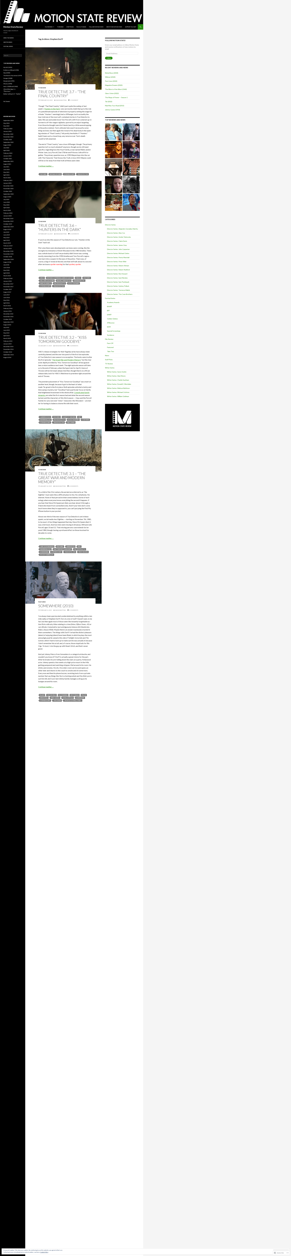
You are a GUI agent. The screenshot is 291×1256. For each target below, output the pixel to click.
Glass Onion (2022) (112, 93)
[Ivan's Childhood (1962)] (131, 184)
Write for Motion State (114, 27)
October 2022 (7, 139)
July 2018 (6, 265)
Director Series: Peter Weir (116, 261)
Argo (42, 278)
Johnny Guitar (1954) (112, 110)
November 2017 (8, 286)
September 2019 (8, 227)
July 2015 (6, 327)
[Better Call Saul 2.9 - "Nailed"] (131, 202)
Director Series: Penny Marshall (118, 257)
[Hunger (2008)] (113, 167)
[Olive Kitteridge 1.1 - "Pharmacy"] (113, 202)
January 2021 (7, 183)
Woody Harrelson (46, 554)
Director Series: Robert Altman (118, 266)
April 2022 (6, 150)
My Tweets (6, 101)
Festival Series (110, 298)
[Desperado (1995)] (131, 167)
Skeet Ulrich (55, 697)
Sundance (110, 335)
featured (43, 174)
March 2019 (7, 243)
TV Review (60, 27)
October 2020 (7, 191)
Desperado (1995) (8, 81)
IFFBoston (110, 323)
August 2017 (7, 292)
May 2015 (6, 333)
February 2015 (7, 341)
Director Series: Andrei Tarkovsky (119, 237)
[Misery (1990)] (113, 184)
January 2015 (7, 344)
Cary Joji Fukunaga (47, 546)
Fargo (78, 278)
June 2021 (6, 169)
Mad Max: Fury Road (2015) (114, 106)
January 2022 (7, 156)
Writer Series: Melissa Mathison (118, 388)
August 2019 (7, 229)
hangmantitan (61, 100)
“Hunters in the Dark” (52, 109)
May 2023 (6, 126)
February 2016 (7, 308)
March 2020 (7, 210)
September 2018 (8, 259)
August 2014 (7, 357)
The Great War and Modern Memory (66, 360)
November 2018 (8, 254)
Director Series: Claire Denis (117, 241)
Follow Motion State (96, 27)
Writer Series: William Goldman (118, 396)
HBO (79, 417)
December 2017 (8, 284)
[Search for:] (12, 55)
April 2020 (6, 207)
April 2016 (6, 303)
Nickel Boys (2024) (111, 73)
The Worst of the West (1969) (116, 89)
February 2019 (7, 246)
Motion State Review (13, 27)
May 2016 (6, 300)
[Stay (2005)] (113, 149)
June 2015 (6, 330)
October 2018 (7, 256)
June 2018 (6, 267)
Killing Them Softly (64, 280)
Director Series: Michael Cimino (118, 253)
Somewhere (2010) (55, 605)
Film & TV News (81, 27)
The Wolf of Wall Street (73, 700)
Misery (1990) (7, 84)
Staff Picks (70, 27)
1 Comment (74, 100)
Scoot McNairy (73, 283)
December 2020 (8, 186)
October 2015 (7, 319)
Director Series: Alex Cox (116, 233)
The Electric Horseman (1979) (12, 75)
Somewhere (44, 552)
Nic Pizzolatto (59, 283)
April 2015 (6, 335)
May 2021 (6, 172)
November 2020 (8, 188)
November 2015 (8, 316)
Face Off (110, 343)
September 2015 (8, 322)
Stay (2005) (6, 73)
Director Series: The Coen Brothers (119, 294)
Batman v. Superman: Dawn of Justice (60, 278)
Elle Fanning (63, 695)
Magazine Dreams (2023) (113, 85)
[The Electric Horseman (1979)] (131, 149)
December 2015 (8, 314)
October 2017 (7, 289)
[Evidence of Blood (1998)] (131, 131)
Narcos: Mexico (45, 283)
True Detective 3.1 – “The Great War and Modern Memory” (62, 477)
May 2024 (6, 123)
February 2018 (7, 278)
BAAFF (109, 306)
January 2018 (7, 281)
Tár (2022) (108, 101)
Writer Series (109, 368)
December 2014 (8, 346)
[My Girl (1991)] (113, 131)
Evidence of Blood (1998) (11, 70)
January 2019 (7, 248)
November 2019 (8, 221)
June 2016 (6, 297)
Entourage (75, 695)
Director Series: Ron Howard (117, 274)
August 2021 (7, 164)
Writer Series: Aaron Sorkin (116, 372)
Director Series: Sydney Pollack (118, 286)
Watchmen (71, 422)
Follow (109, 58)
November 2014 (8, 349)
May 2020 (6, 205)
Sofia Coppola (68, 697)
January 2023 (7, 131)
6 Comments (73, 486)
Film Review (49, 27)
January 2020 (7, 216)
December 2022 (8, 134)
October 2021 (7, 158)
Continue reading (46, 166)
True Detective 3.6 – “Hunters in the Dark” (59, 227)
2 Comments (74, 234)
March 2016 (7, 306)
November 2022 (8, 137)
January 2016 (7, 311)
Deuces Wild (51, 695)
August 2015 (7, 325)
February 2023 (7, 128)
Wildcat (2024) (110, 77)
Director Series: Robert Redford (118, 270)
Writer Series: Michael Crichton (118, 392)
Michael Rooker (55, 174)
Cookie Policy (44, 1252)
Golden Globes (112, 319)
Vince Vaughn (83, 552)
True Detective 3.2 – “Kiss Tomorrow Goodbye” (62, 339)
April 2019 (6, 240)
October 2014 (7, 352)
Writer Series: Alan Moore (116, 376)
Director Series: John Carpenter (118, 249)
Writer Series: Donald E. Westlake (119, 384)
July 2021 (6, 167)
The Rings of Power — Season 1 (116, 97)
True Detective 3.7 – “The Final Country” (62, 93)
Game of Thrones (69, 417)
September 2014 (8, 355)
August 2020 (7, 197)
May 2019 (6, 237)
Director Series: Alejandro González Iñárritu (122, 229)
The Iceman (57, 700)
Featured (42, 602)
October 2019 (7, 224)
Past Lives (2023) (111, 81)
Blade (42, 695)
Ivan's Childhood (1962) (10, 86)
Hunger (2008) (7, 78)
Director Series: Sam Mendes (117, 278)
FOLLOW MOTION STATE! (115, 40)
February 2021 (7, 180)
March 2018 (7, 276)
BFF (108, 311)
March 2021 (7, 178)
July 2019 (6, 232)
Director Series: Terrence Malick (118, 290)
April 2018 (6, 273)
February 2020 (7, 213)
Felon (84, 695)
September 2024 (8, 120)
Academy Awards (113, 302)
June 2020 (6, 202)
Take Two (110, 351)
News (107, 355)
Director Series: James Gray (117, 245)
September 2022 (8, 142)
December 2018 (8, 251)
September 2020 (8, 194)
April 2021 (6, 175)
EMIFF (109, 315)
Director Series (110, 225)
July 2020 (6, 199)
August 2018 (7, 262)
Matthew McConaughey (62, 549)
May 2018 (6, 270)
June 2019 (6, 235)
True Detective (82, 174)
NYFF (109, 327)
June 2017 (6, 295)
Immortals (44, 697)
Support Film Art (130, 27)
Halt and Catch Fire (47, 280)
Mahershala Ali (79, 280)
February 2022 (7, 153)
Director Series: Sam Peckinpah (118, 282)
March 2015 (7, 338)
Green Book (70, 546)
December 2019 (8, 218)
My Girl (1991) (7, 67)
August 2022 (7, 145)
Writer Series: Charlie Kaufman (118, 380)
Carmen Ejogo (45, 417)
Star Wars (85, 419)
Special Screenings (113, 331)
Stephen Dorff (69, 174)
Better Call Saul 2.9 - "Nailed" (12, 94)
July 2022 (6, 148)
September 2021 (8, 161)
